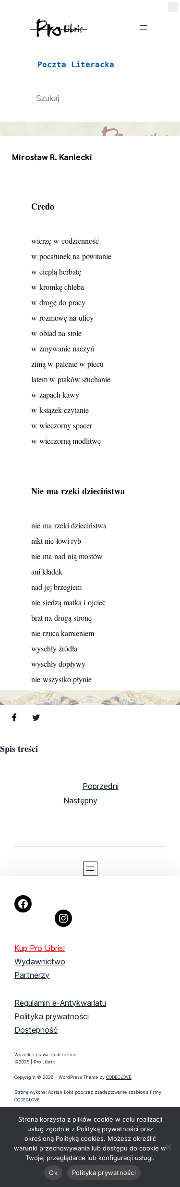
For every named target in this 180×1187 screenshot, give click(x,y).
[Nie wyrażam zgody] (168, 1147)
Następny (80, 800)
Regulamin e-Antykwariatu (60, 1003)
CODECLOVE (119, 1077)
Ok (53, 1172)
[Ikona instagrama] (63, 918)
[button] (173, 9)
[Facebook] (23, 903)
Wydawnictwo (39, 961)
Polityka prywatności (51, 1016)
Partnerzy (31, 975)
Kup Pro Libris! (39, 948)
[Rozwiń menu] (143, 27)
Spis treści (19, 748)
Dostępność (36, 1030)
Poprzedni (101, 786)
